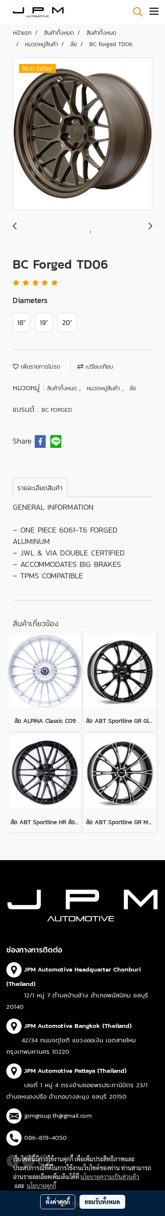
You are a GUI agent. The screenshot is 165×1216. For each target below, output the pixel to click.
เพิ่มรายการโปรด (39, 366)
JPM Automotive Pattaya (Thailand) (75, 1070)
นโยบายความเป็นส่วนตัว (109, 1176)
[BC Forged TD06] (82, 134)
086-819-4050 (45, 1137)
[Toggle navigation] (154, 12)
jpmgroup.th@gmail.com (58, 1115)
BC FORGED (56, 409)
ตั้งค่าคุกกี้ (58, 1201)
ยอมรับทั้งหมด (102, 1201)
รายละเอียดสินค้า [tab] (40, 488)
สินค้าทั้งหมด (63, 388)
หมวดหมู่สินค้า (104, 388)
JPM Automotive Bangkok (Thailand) (78, 1025)
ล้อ (132, 388)
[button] (134, 12)
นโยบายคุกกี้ (41, 1185)
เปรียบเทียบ (98, 366)
